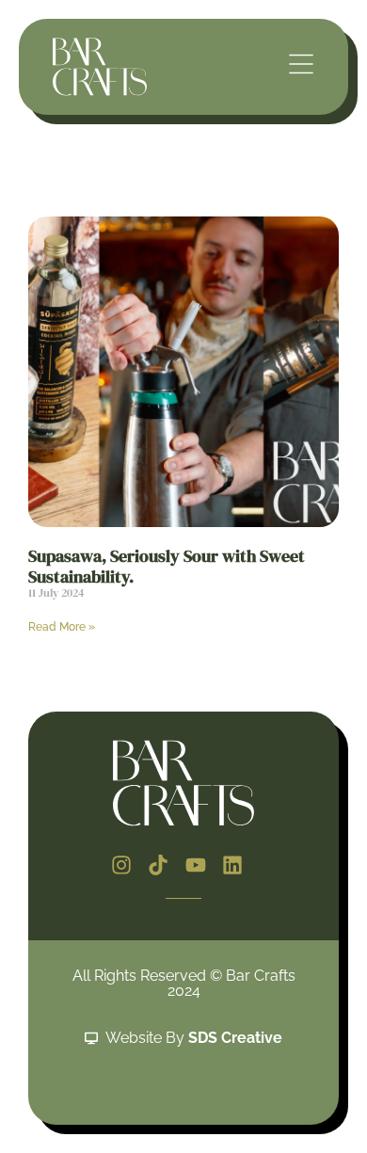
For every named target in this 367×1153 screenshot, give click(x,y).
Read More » (61, 626)
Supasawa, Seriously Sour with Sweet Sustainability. (166, 566)
